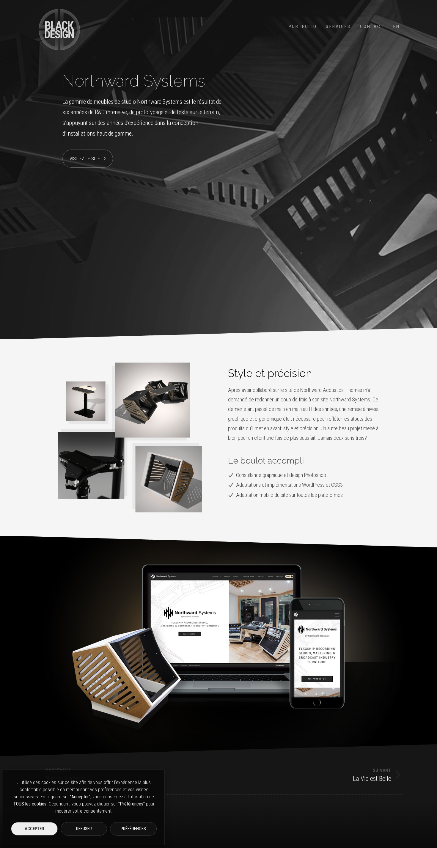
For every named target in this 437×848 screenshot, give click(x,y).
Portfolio (303, 26)
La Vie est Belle (372, 775)
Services (338, 26)
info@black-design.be (366, 824)
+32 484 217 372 (362, 834)
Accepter (34, 828)
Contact (372, 26)
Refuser (84, 828)
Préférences (133, 828)
